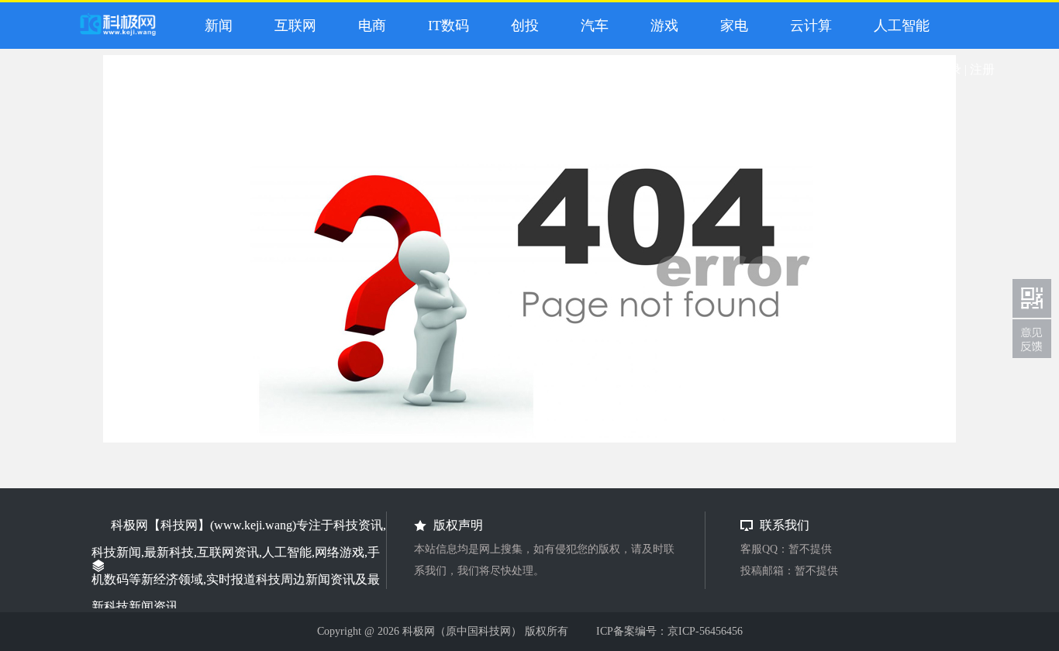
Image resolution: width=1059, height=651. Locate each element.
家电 (730, 25)
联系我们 (1031, 338)
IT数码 (444, 25)
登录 (949, 69)
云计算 (807, 25)
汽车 (591, 25)
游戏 (660, 25)
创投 (521, 25)
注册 (982, 69)
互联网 (291, 25)
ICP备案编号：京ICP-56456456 (669, 631)
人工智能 (898, 25)
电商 (368, 25)
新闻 (215, 25)
